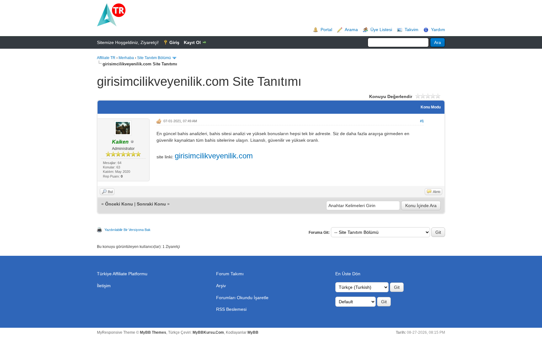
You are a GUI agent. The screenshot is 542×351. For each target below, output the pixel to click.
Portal (326, 29)
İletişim (104, 285)
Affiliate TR (106, 58)
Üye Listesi (381, 29)
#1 (422, 121)
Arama (351, 29)
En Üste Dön (347, 273)
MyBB (252, 332)
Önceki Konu (119, 203)
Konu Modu (431, 107)
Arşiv (221, 285)
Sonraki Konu (151, 203)
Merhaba (126, 58)
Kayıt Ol (192, 42)
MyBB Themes (153, 332)
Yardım (438, 29)
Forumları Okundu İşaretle (242, 297)
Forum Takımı (230, 273)
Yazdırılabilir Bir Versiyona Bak (127, 230)
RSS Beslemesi (231, 309)
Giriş (174, 42)
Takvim (411, 29)
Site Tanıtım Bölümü (154, 58)
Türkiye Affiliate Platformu (122, 273)
